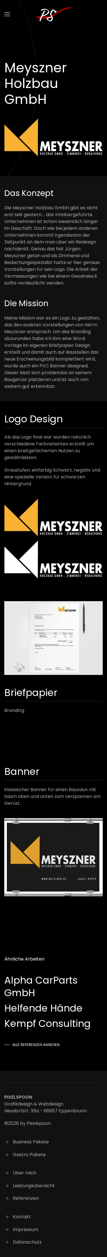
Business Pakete (31, 1142)
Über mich (24, 1173)
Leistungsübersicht (34, 1185)
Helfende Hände (43, 1008)
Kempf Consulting (47, 1023)
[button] (7, 14)
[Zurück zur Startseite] (53, 14)
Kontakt (22, 1216)
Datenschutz (27, 1242)
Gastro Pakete (29, 1154)
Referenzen (26, 1198)
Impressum (25, 1229)
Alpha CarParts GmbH (41, 986)
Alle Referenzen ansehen (36, 1044)
